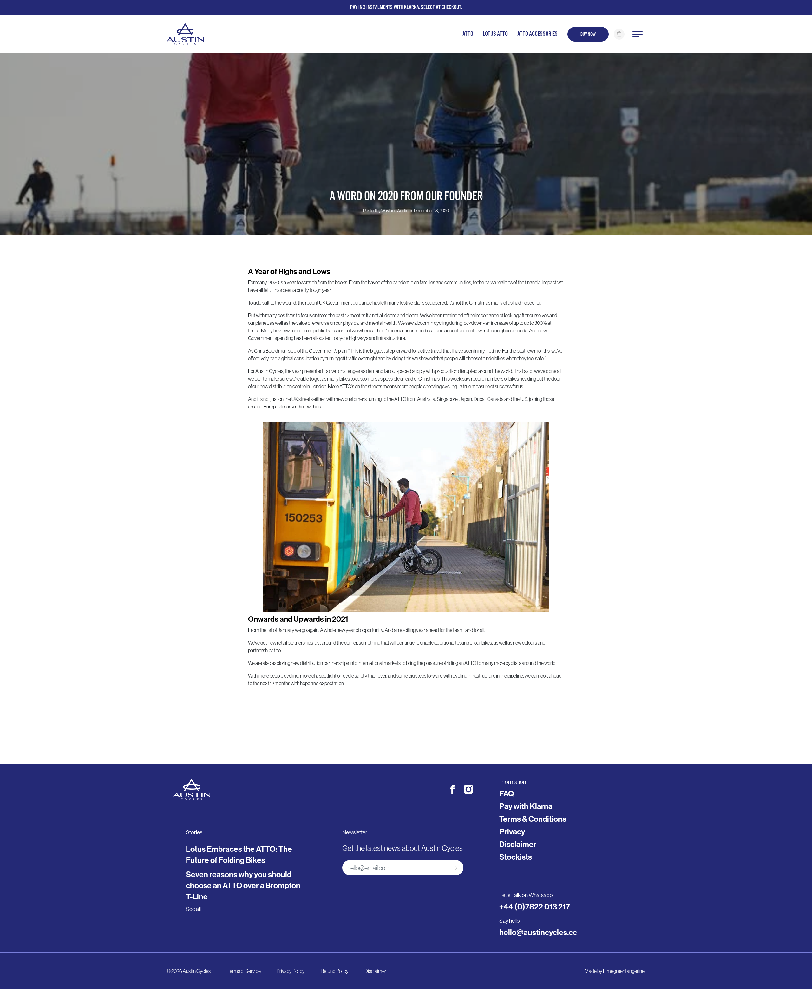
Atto (467, 33)
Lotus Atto (495, 33)
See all (193, 909)
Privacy (512, 831)
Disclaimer (517, 844)
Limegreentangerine (624, 971)
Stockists (515, 857)
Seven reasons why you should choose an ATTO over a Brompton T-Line (243, 885)
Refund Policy (335, 971)
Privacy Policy (291, 971)
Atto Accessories (537, 33)
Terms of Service (244, 971)
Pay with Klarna (526, 806)
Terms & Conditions (532, 819)
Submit (455, 867)
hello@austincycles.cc (538, 932)
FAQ (506, 793)
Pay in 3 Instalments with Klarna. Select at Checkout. (406, 7)
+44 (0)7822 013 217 (534, 907)
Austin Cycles (197, 971)
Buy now (588, 34)
